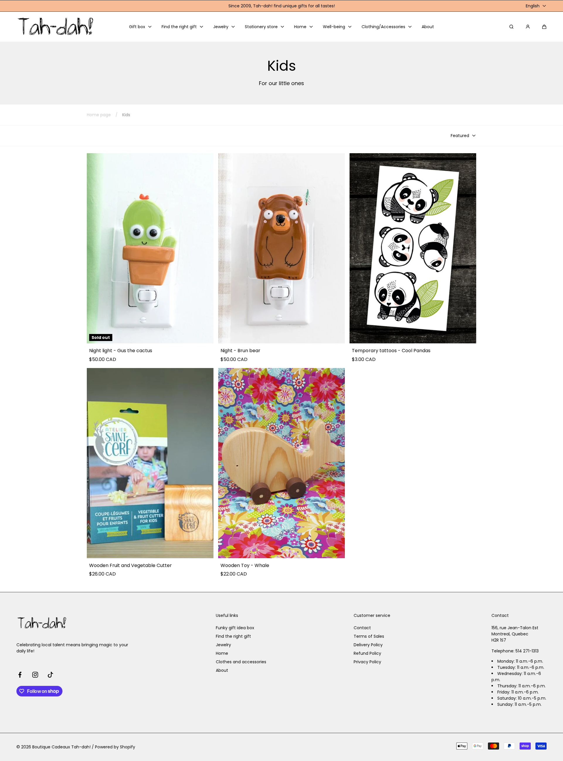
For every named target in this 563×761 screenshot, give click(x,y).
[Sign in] (527, 26)
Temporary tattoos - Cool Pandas (391, 350)
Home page (99, 115)
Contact (362, 628)
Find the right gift (233, 636)
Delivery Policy (368, 645)
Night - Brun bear (240, 350)
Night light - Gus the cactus (120, 350)
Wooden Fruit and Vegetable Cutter (130, 565)
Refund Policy (367, 653)
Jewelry (223, 645)
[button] (544, 26)
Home (222, 653)
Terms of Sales (369, 636)
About (222, 670)
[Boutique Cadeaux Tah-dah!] (56, 27)
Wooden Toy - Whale (245, 565)
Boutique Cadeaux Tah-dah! (61, 747)
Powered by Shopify (115, 747)
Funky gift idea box (235, 628)
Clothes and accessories (241, 662)
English (533, 6)
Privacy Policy (367, 662)
